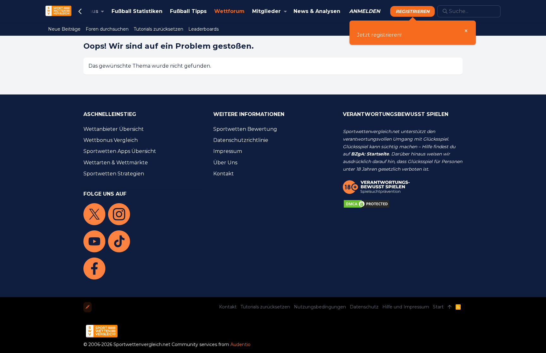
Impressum (227, 151)
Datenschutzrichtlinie (240, 140)
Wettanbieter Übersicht (113, 129)
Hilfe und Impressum (405, 307)
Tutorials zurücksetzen (265, 307)
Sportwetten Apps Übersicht (119, 151)
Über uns (225, 163)
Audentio (240, 344)
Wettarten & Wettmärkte (115, 163)
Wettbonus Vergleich (110, 140)
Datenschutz (364, 307)
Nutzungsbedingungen (320, 307)
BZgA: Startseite (370, 154)
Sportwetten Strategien (113, 174)
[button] (285, 11)
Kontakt (223, 174)
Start (438, 307)
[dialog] (412, 33)
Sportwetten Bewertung (245, 129)
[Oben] (450, 307)
